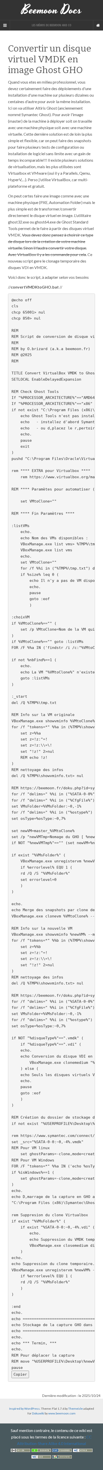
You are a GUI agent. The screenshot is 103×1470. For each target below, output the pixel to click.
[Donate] (41, 1449)
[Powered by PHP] (62, 1449)
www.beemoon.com (62, 1413)
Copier (20, 1374)
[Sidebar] (5, 25)
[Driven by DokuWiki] (62, 1456)
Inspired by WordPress (24, 1408)
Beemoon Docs (52, 10)
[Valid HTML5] (83, 1449)
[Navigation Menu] (98, 25)
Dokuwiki (38, 1413)
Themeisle (75, 1408)
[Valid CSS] (41, 1456)
